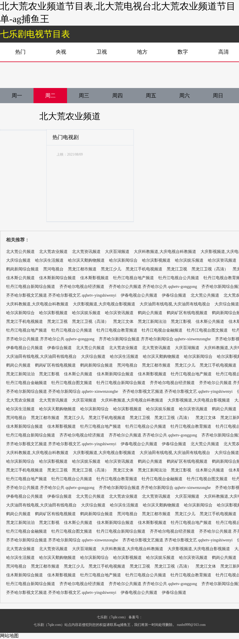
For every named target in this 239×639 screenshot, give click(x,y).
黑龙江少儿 (111, 269)
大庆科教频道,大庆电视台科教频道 (165, 251)
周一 (17, 95)
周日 (218, 95)
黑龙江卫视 (177, 269)
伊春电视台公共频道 (139, 295)
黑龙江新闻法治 (152, 321)
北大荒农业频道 (70, 116)
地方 (142, 52)
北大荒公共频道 (20, 251)
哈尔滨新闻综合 (123, 260)
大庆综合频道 (18, 260)
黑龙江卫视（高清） (209, 269)
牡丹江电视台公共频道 (178, 278)
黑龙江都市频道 (82, 269)
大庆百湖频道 (117, 251)
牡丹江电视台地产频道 (133, 278)
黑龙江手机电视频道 (144, 269)
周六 (184, 95)
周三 (84, 95)
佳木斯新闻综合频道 (57, 278)
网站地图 (9, 635)
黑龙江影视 (181, 321)
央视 (61, 52)
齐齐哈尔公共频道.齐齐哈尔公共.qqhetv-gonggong (153, 286)
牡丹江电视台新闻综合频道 (30, 286)
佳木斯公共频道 (20, 278)
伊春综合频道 (174, 295)
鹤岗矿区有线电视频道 (187, 313)
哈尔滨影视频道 (156, 260)
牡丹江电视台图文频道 (207, 330)
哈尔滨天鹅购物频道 (86, 260)
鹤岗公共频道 (150, 313)
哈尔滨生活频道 (49, 260)
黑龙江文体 (123, 321)
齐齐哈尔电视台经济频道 (81, 286)
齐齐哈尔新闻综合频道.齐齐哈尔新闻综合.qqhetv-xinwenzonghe (155, 339)
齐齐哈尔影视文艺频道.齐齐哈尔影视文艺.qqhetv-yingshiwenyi (61, 295)
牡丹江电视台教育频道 (116, 330)
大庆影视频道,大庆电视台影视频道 (104, 304)
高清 (223, 52)
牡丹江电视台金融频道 (162, 330)
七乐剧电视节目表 (35, 34)
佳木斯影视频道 (94, 278)
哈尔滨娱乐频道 (189, 260)
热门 (20, 52)
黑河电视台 (53, 269)
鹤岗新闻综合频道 (22, 269)
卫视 (101, 52)
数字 (183, 52)
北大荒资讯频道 (86, 251)
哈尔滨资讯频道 (222, 260)
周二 (50, 95)
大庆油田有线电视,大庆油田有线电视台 (175, 304)
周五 (151, 95)
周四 (117, 95)
